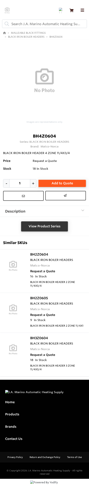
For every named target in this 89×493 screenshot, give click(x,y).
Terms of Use (74, 457)
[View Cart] (71, 10)
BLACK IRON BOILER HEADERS (49, 141)
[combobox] (44, 24)
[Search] (6, 24)
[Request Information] (23, 196)
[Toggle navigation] (82, 10)
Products (12, 414)
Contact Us (13, 439)
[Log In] (61, 10)
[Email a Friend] (65, 195)
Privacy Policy (15, 457)
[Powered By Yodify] (44, 486)
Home (10, 402)
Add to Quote (62, 183)
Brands (10, 427)
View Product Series (44, 226)
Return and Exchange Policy (45, 457)
